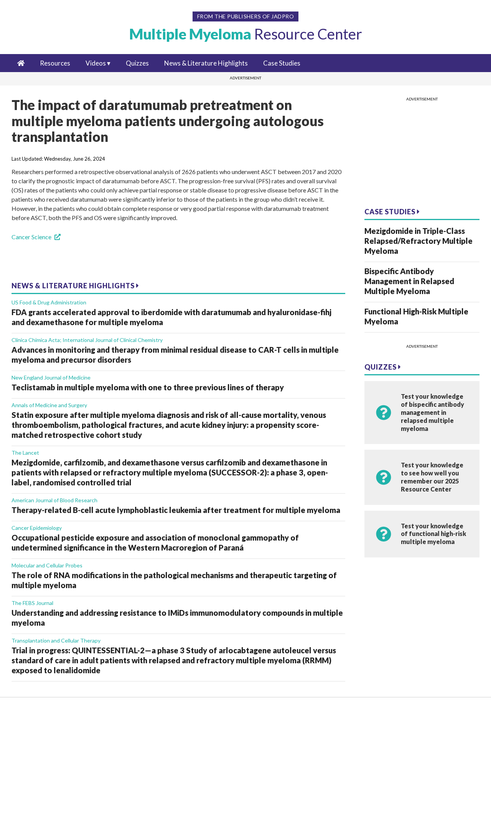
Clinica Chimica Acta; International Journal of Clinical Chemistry (87, 340)
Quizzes (137, 63)
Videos (96, 63)
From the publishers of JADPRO (245, 16)
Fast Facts (38, 751)
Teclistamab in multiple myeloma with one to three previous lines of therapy (148, 387)
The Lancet (25, 452)
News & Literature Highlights (206, 63)
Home (33, 715)
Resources (55, 63)
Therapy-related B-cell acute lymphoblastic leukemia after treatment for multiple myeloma (176, 510)
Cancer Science (31, 236)
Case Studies (281, 63)
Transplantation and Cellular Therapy (56, 640)
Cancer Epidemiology (37, 527)
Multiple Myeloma (245, 34)
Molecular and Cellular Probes (47, 565)
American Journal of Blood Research (54, 500)
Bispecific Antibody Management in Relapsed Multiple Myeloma (409, 281)
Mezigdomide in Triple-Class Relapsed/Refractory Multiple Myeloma (418, 240)
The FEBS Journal (32, 603)
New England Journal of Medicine (51, 377)
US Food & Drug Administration (49, 302)
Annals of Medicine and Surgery (49, 405)
